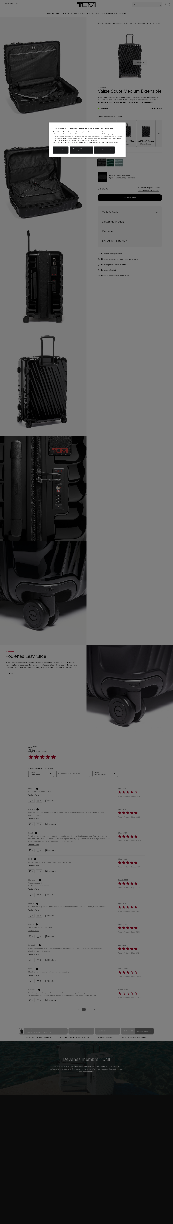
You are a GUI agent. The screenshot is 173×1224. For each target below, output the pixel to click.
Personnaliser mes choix (104, 150)
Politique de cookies (111, 142)
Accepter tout (61, 150)
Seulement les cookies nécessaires (81, 150)
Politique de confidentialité (89, 142)
